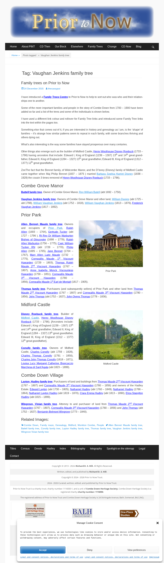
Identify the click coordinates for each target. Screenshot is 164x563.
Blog (138, 46)
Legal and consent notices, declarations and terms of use (51, 557)
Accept (42, 550)
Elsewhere (77, 46)
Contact (14, 456)
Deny (90, 550)
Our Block (60, 46)
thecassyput (54, 88)
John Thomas (37, 296)
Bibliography (78, 448)
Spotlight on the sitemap (120, 448)
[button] (157, 523)
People (100, 425)
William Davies (120, 199)
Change (112, 46)
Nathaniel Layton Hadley (43, 393)
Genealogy (60, 425)
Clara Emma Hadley (91, 393)
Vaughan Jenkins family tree (38, 199)
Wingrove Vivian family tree (35, 432)
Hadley (51, 448)
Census (25, 448)
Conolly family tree (34, 348)
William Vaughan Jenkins (47, 203)
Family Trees (95, 46)
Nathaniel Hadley (80, 389)
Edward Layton (38, 389)
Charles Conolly (39, 351)
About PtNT (28, 46)
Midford (72, 425)
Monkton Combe (86, 425)
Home (13, 46)
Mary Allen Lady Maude (45, 255)
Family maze (47, 425)
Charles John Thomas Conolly (38, 359)
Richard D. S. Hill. (84, 465)
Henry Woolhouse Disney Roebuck (113, 151)
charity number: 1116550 (90, 491)
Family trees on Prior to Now (45, 83)
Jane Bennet (54, 251)
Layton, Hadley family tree (37, 381)
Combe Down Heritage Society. (102, 488)
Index (63, 448)
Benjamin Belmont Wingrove (53, 411)
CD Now (126, 46)
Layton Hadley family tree (75, 428)
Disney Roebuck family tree (39, 314)
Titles (13, 448)
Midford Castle (30, 317)
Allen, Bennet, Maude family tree (41, 224)
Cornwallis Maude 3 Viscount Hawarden (108, 292)
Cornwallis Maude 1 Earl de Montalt (50, 281)
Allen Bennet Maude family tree (125, 425)
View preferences (136, 550)
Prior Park (55, 228)
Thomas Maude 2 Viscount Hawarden (120, 381)
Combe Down (31, 425)
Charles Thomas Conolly (36, 355)
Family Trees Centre (56, 97)
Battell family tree (31, 192)
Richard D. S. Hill (98, 471)
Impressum (154, 557)
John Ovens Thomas (78, 296)
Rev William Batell (89, 192)
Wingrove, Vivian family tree (39, 404)
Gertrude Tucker (57, 231)
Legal (142, 448)
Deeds (38, 448)
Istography (96, 448)
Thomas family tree (33, 289)
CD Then (45, 46)
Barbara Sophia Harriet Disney (115, 174)
